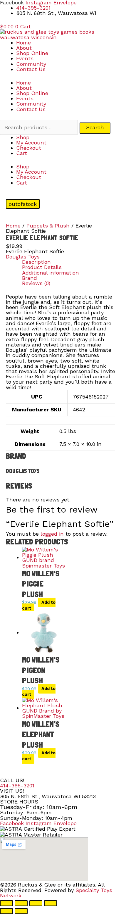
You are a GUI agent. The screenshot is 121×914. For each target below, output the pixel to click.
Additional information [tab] (50, 272)
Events (24, 58)
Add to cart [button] (39, 605)
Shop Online (32, 53)
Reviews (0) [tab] (36, 283)
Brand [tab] (29, 278)
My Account (31, 142)
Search (95, 127)
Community (31, 64)
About (24, 48)
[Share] (35, 903)
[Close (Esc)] (50, 903)
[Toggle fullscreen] (21, 903)
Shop (22, 137)
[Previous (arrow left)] (6, 911)
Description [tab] (36, 262)
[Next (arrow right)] (21, 911)
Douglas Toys (23, 256)
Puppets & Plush (48, 226)
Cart (21, 153)
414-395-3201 (17, 785)
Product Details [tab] (42, 267)
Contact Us (31, 69)
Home (23, 42)
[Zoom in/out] (6, 903)
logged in (52, 534)
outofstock (23, 204)
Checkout (28, 148)
